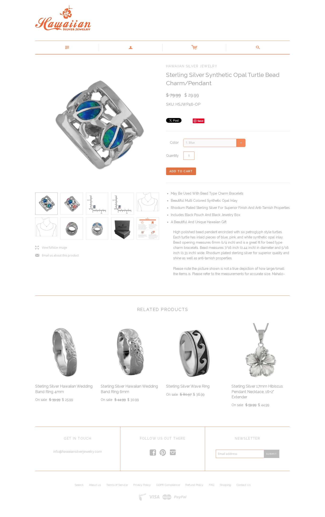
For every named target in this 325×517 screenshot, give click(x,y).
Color (174, 142)
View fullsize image (51, 248)
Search (79, 485)
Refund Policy (194, 485)
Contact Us (243, 485)
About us (95, 485)
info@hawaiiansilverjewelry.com (77, 451)
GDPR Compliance (168, 485)
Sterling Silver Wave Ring (188, 386)
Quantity (172, 156)
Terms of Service (117, 485)
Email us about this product (57, 256)
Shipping (225, 485)
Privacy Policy (142, 485)
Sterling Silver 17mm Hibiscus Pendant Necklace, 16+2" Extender (257, 391)
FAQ (211, 485)
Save (200, 121)
